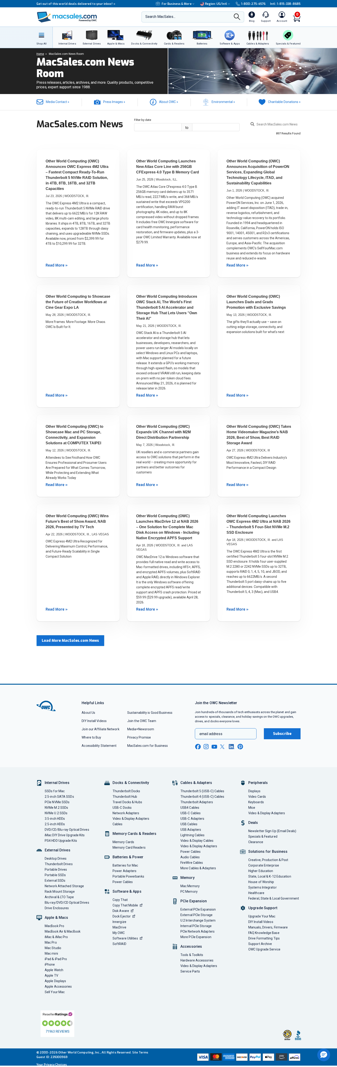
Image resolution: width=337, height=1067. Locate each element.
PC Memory (189, 891)
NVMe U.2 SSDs (56, 813)
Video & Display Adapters (131, 818)
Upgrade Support (262, 908)
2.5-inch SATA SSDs (59, 796)
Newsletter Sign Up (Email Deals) (272, 831)
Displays (254, 791)
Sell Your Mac (55, 992)
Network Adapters (126, 813)
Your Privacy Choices (51, 1065)
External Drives (57, 850)
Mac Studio (53, 948)
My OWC (119, 933)
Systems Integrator (262, 887)
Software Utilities (125, 938)
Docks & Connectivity (131, 783)
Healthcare (256, 893)
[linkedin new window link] (232, 746)
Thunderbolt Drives (59, 864)
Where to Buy (91, 737)
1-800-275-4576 (253, 4)
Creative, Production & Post (268, 860)
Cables (118, 824)
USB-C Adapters (192, 818)
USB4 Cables (189, 807)
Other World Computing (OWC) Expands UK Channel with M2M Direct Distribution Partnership (163, 432)
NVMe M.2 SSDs (56, 807)
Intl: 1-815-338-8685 (285, 4)
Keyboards (256, 802)
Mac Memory (190, 886)
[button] (323, 1054)
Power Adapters (124, 871)
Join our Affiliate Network (100, 729)
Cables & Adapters (196, 783)
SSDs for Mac (55, 791)
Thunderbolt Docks (126, 791)
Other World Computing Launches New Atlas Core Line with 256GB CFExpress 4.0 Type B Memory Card (167, 166)
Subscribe (282, 733)
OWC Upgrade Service (264, 949)
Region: (216, 4)
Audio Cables (190, 857)
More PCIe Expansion (195, 937)
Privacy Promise (139, 737)
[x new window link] (223, 747)
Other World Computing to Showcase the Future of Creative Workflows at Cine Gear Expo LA (78, 302)
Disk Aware (121, 911)
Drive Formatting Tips (264, 938)
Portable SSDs (55, 875)
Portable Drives (56, 869)
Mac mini (51, 953)
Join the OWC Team (141, 721)
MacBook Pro (54, 926)
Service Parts (190, 971)
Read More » (57, 265)
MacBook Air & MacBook (62, 931)
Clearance (255, 842)
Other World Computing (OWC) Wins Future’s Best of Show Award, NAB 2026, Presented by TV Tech (77, 521)
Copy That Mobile (125, 905)
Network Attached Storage (64, 886)
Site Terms (140, 1052)
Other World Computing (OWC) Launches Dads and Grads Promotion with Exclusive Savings (256, 302)
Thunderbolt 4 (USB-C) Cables (202, 796)
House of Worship (261, 882)
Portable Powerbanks (128, 876)
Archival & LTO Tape (59, 897)
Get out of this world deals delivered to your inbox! (75, 4)
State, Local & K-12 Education (269, 876)
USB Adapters (190, 829)
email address (210, 734)
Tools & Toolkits (191, 955)
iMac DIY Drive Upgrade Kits (65, 835)
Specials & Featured (262, 836)
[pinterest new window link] (240, 746)
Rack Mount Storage (60, 891)
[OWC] (66, 17)
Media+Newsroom (140, 729)
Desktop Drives (55, 858)
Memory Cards (123, 842)
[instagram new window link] (206, 746)
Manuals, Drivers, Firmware (268, 927)
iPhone (50, 964)
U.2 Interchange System (197, 920)
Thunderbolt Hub (125, 796)
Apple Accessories (58, 986)
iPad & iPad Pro (56, 959)
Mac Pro (51, 942)
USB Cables (188, 824)
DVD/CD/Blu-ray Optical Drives (67, 829)
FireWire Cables (191, 862)
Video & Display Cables (196, 840)
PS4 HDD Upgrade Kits (61, 840)
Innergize (119, 922)
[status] (276, 124)
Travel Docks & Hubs (127, 802)
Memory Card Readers (129, 847)
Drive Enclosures (57, 908)
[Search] (237, 17)
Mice (251, 807)
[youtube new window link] (214, 747)
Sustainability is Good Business (149, 712)
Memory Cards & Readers (134, 833)
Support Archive (260, 944)
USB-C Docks (122, 807)
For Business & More (177, 4)
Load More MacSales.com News (70, 640)
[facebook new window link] (198, 747)
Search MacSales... (160, 16)
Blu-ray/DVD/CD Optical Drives (67, 902)
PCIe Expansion (193, 901)
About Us (88, 712)
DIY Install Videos (94, 721)
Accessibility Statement (99, 745)
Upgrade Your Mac (261, 916)
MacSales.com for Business (147, 745)
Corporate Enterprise (263, 865)
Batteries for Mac (125, 865)
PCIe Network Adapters (197, 931)
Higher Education (260, 871)
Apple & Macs (56, 917)
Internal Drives (57, 783)
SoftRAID (119, 944)
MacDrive (119, 927)
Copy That (120, 900)
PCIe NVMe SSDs (57, 802)
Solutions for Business (267, 851)
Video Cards (257, 796)
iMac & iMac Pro (56, 937)
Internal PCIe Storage (196, 926)
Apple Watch (54, 970)
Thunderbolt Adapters (196, 802)
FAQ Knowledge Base (263, 933)
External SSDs (55, 880)
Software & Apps (127, 891)
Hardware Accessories (196, 960)
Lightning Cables (192, 835)
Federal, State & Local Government (273, 898)
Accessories (191, 946)
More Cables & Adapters (198, 868)
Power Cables (123, 882)
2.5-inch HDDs (55, 824)
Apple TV (51, 975)
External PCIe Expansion (198, 909)
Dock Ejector (122, 916)
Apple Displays (55, 981)
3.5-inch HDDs (55, 818)
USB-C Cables (190, 813)
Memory (187, 877)
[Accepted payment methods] (248, 1057)
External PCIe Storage (196, 915)
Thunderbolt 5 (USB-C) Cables (202, 791)
